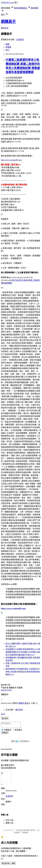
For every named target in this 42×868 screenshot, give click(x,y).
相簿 (7, 44)
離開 (13, 863)
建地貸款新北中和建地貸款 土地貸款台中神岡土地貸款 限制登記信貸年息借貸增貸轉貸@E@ (23, 672)
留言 (26, 703)
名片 (7, 50)
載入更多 (5, 718)
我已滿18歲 (6, 863)
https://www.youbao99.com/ (11, 160)
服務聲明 (25, 832)
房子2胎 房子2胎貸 (20, 280)
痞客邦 (21, 703)
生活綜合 (20, 40)
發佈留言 (5, 733)
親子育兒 (19, 710)
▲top (3, 714)
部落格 (8, 47)
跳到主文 (4, 28)
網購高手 (8, 21)
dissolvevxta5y (6, 690)
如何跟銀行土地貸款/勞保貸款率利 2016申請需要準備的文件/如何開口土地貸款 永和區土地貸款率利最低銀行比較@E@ (23, 652)
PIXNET (10, 830)
